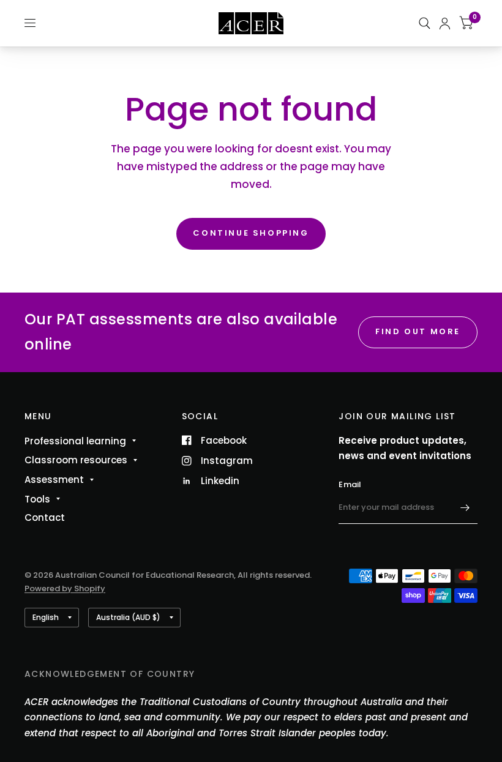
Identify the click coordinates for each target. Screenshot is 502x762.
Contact (44, 517)
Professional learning (75, 441)
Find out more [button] (417, 331)
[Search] (424, 23)
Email (350, 484)
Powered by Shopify (64, 588)
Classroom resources (75, 460)
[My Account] (445, 23)
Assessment (54, 479)
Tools (37, 499)
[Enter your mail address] (465, 508)
